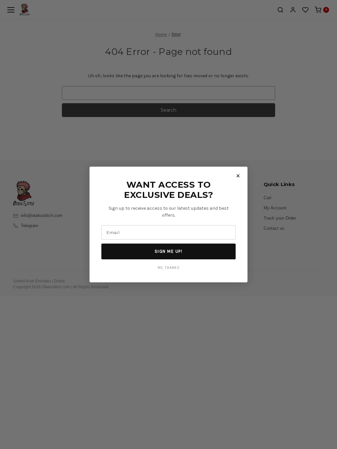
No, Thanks (169, 268)
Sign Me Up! (169, 251)
